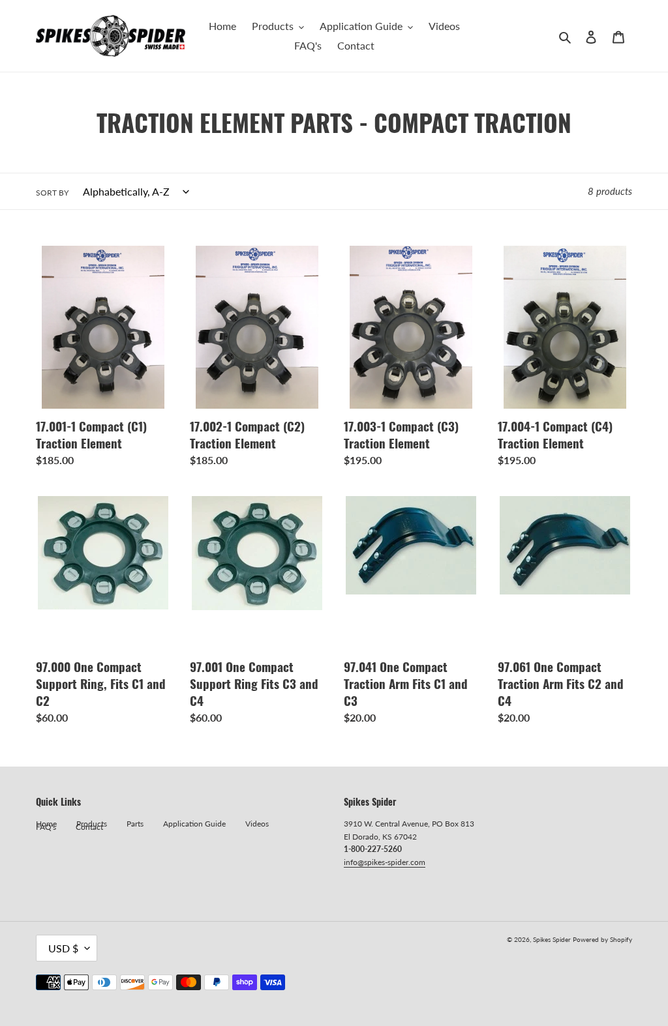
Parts (135, 823)
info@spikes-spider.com (384, 862)
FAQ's (46, 827)
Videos (257, 823)
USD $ (63, 948)
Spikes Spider (552, 939)
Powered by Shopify (602, 939)
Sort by (52, 193)
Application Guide (194, 823)
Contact (89, 827)
